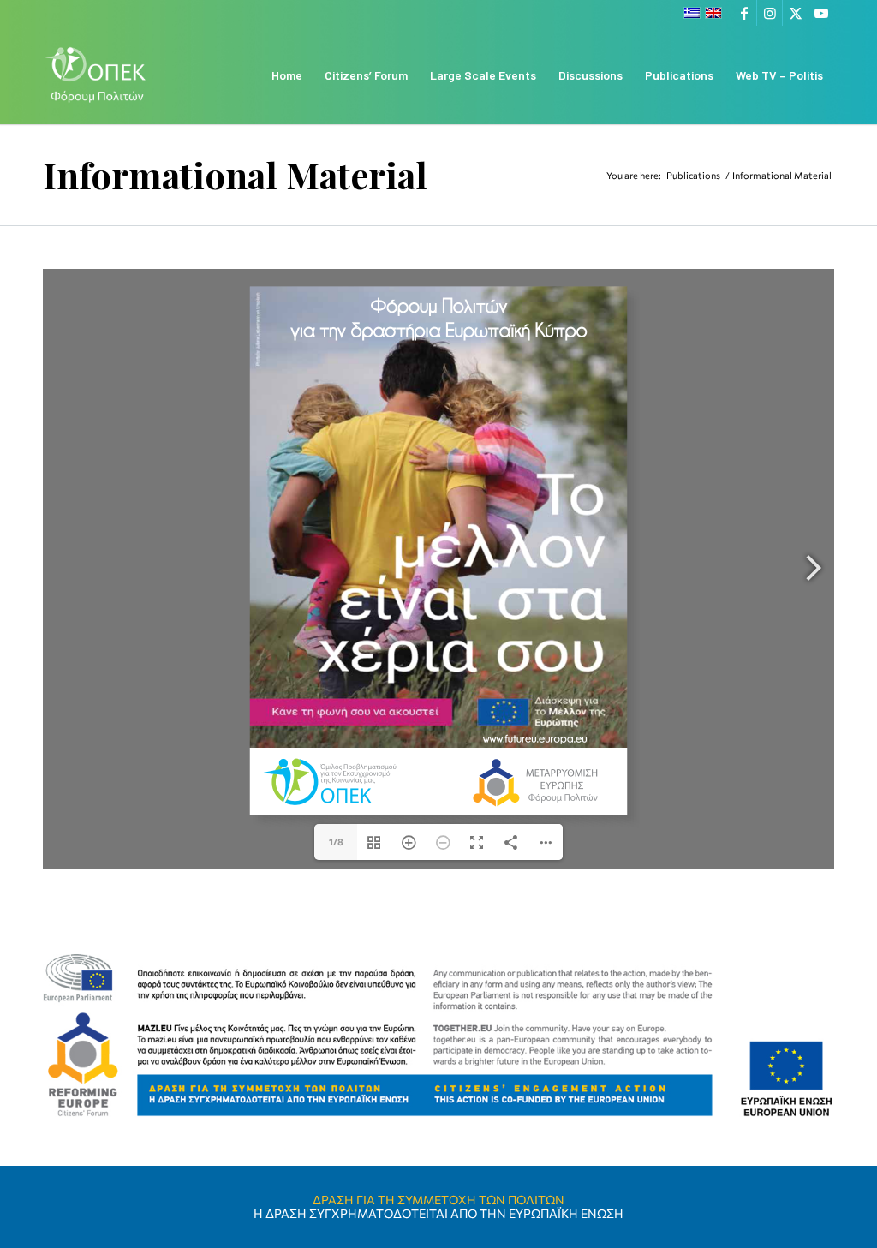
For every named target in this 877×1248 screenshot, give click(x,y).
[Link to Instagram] (769, 13)
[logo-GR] (96, 75)
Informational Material (235, 175)
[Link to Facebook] (743, 13)
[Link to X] (795, 13)
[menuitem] (286, 75)
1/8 (336, 841)
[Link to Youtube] (821, 13)
